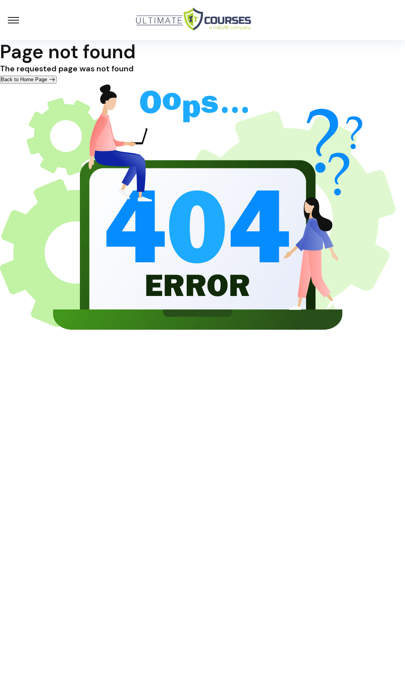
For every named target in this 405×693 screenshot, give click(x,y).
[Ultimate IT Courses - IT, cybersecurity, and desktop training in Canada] (193, 20)
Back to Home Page (25, 79)
